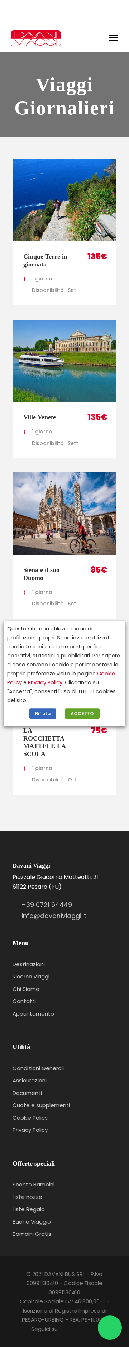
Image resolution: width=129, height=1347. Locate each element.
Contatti (24, 1001)
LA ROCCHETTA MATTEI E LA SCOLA (44, 742)
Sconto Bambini (33, 1184)
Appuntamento (33, 1013)
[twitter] (70, 11)
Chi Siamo (26, 989)
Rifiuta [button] (43, 713)
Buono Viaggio (32, 1221)
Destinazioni (29, 964)
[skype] (59, 11)
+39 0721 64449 (47, 904)
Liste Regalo (29, 1209)
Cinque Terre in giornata (45, 260)
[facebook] (48, 11)
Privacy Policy (30, 1130)
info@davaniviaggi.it (54, 915)
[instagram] (80, 11)
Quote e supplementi (41, 1105)
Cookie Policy (30, 1117)
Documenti (27, 1093)
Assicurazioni (30, 1080)
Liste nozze (27, 1197)
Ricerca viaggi (31, 976)
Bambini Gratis (32, 1234)
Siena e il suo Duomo (41, 573)
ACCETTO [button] (82, 713)
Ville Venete (39, 417)
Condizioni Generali (38, 1068)
